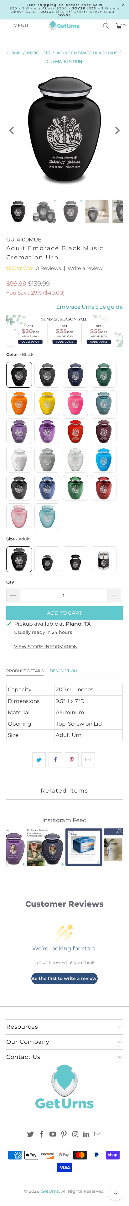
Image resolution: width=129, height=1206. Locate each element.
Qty (10, 581)
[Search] (106, 25)
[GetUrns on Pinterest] (64, 1135)
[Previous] (12, 130)
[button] (14, 847)
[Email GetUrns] (97, 1135)
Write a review (85, 268)
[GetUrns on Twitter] (30, 1135)
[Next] (117, 130)
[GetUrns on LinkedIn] (86, 1135)
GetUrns (50, 1191)
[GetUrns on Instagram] (75, 1135)
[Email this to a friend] (88, 759)
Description (63, 670)
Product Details (25, 670)
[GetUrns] (64, 25)
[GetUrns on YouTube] (53, 1135)
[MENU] (3, 25)
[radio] (19, 375)
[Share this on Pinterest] (71, 759)
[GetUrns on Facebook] (42, 1135)
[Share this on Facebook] (55, 759)
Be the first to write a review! (64, 978)
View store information (46, 647)
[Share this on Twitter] (39, 759)
